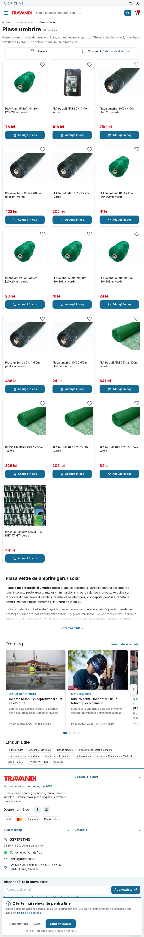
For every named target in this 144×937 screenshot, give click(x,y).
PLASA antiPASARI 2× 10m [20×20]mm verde (116, 279)
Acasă (6, 22)
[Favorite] (131, 3)
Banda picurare (65, 749)
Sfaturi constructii (22, 694)
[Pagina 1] (65, 733)
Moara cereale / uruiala (57, 756)
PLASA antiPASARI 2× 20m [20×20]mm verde (69, 279)
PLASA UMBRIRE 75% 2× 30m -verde (71, 449)
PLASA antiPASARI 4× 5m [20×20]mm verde (21, 279)
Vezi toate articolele (124, 644)
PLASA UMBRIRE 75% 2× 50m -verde (24, 449)
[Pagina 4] (78, 733)
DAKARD (58, 762)
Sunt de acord (60, 924)
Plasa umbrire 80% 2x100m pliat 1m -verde (23, 195)
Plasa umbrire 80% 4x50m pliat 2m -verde (22, 364)
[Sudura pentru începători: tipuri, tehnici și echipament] (98, 670)
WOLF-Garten (15, 762)
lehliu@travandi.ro (22, 859)
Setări (38, 923)
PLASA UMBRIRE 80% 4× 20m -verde (71, 195)
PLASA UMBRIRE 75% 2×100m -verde (118, 364)
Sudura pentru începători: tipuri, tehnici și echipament (94, 701)
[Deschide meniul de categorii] (6, 13)
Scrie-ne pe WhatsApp (26, 852)
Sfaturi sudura (81, 694)
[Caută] (127, 13)
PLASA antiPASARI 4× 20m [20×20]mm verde (22, 110)
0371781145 (19, 839)
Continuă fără (18, 923)
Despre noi (11, 809)
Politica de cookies (29, 912)
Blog (25, 809)
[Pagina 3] (74, 733)
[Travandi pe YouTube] (46, 809)
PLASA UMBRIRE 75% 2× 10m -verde (119, 449)
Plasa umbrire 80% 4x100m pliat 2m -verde (117, 110)
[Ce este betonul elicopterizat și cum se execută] (35, 670)
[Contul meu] (137, 3)
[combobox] (82, 13)
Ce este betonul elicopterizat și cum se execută (35, 701)
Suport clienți (13, 829)
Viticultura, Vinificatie (40, 749)
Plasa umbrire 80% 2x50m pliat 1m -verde (69, 364)
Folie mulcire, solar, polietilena (95, 749)
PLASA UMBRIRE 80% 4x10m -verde (71, 110)
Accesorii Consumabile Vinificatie (115, 756)
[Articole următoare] (133, 689)
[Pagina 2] (70, 733)
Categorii (81, 829)
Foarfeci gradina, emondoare (24, 756)
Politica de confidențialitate (52, 897)
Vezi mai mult (70, 628)
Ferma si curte (24, 22)
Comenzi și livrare (87, 776)
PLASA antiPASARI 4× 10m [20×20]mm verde (116, 195)
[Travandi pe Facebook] (37, 809)
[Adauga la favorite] (42, 64)
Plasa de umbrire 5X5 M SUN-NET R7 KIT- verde (24, 533)
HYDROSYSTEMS (38, 762)
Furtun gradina (84, 756)
